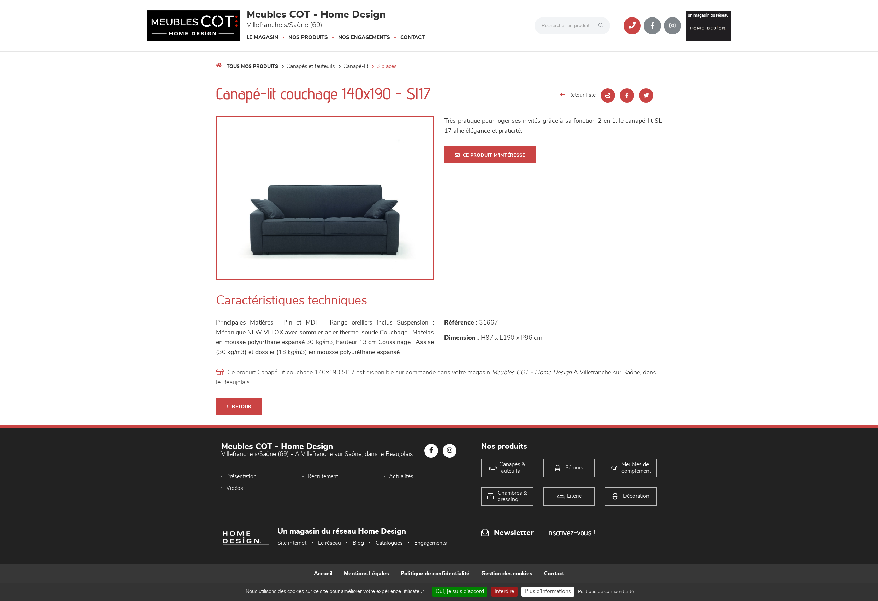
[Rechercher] (602, 25)
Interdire (504, 591)
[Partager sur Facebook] (627, 95)
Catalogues (389, 543)
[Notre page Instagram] (672, 25)
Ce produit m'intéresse (494, 155)
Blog (358, 543)
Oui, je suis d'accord (460, 591)
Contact (412, 37)
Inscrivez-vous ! (571, 533)
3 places (387, 66)
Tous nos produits (252, 66)
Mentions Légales (366, 573)
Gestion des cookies (506, 573)
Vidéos (234, 488)
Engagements (430, 543)
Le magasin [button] (262, 37)
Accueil (323, 573)
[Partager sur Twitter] (646, 95)
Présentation (241, 476)
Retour (241, 406)
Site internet (291, 543)
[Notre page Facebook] (652, 25)
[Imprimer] (608, 95)
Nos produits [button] (308, 37)
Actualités (401, 476)
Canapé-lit (355, 66)
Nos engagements (364, 37)
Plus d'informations (548, 591)
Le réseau (329, 543)
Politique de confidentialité (435, 573)
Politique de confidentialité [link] (606, 591)
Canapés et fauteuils (310, 66)
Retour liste (582, 95)
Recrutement (323, 476)
